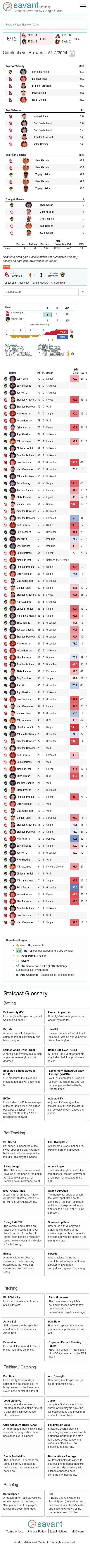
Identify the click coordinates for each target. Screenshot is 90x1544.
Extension (9, 1342)
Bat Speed (9, 1142)
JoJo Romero (47, 232)
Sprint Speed (11, 1494)
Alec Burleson (24, 559)
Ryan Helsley (42, 160)
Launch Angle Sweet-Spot (19, 1050)
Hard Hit (26, 945)
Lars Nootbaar (39, 78)
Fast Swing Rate (58, 1142)
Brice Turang (23, 483)
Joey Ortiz (22, 392)
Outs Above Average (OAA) (20, 1425)
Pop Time (9, 1376)
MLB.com (77, 1531)
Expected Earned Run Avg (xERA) (65, 1344)
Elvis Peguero (47, 218)
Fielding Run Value (59, 1425)
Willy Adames (24, 441)
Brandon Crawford (42, 85)
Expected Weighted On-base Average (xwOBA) (66, 1072)
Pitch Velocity (11, 1297)
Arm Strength (56, 1376)
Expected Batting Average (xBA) (19, 1072)
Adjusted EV (55, 1098)
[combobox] (45, 24)
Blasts (7, 1253)
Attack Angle (56, 1166)
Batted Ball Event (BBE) (62, 1050)
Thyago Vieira (42, 174)
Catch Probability (14, 1456)
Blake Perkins (24, 497)
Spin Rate (54, 1321)
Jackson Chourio (25, 490)
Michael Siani (39, 92)
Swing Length (12, 1166)
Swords (52, 1253)
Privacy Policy (37, 1531)
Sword (25, 961)
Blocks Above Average (62, 1456)
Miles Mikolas (47, 211)
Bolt (51, 1494)
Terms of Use (15, 1531)
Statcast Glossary (25, 993)
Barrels (7, 1029)
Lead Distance (12, 1400)
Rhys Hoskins (23, 434)
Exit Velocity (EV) (13, 1012)
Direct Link (11, 282)
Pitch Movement (59, 1297)
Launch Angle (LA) (59, 1012)
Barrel (28, 950)
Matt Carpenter (25, 469)
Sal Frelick (22, 378)
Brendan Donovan (26, 406)
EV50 (6, 1098)
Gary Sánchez (24, 385)
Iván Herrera (23, 413)
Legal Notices (59, 1531)
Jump (51, 1400)
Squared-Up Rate (58, 1222)
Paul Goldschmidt (42, 123)
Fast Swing (28, 955)
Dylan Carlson (24, 427)
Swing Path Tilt (13, 1222)
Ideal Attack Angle (14, 1190)
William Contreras (26, 476)
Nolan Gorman (39, 99)
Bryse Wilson (46, 204)
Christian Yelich (40, 71)
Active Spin (10, 1321)
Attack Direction (58, 1190)
